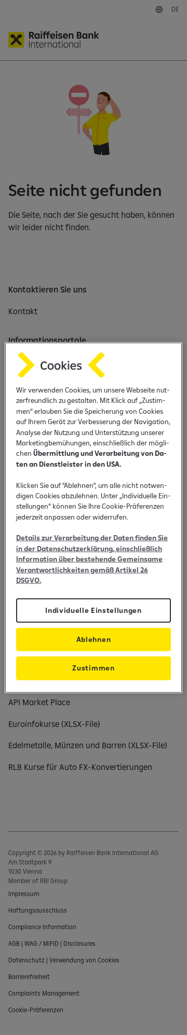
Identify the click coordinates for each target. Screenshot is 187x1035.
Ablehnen (93, 639)
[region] (93, 517)
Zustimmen (93, 668)
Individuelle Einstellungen (93, 610)
